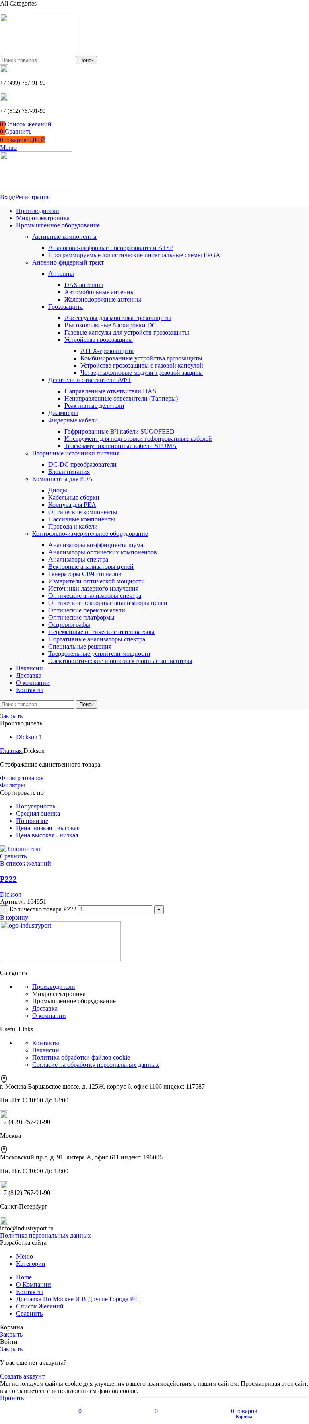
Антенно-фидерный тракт (68, 262)
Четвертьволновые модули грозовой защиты (141, 372)
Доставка (45, 1008)
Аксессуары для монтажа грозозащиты (117, 317)
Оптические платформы (81, 617)
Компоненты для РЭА (62, 478)
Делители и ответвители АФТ (89, 379)
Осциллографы (69, 624)
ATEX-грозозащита (107, 350)
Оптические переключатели (86, 610)
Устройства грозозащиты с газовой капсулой (141, 365)
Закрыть (11, 716)
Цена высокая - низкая (47, 835)
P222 (8, 879)
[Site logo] (40, 52)
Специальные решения (79, 646)
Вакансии (45, 1050)
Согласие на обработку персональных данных (95, 1064)
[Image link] (60, 959)
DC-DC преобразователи (82, 464)
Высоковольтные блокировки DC (110, 325)
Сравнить (29, 1313)
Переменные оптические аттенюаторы (101, 631)
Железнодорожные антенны (102, 299)
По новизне (32, 820)
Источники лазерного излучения (93, 588)
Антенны (61, 273)
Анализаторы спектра (78, 559)
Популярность (35, 806)
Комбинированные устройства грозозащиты (141, 358)
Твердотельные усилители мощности (99, 653)
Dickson (10, 894)
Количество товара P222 (43, 909)
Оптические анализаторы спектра (94, 595)
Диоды (57, 490)
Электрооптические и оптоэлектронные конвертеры (120, 660)
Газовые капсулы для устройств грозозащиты (126, 332)
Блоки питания (69, 471)
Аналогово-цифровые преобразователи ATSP (110, 247)
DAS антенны (83, 284)
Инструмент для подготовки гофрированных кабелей (138, 438)
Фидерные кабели (73, 420)
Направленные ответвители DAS (110, 391)
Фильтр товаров (22, 778)
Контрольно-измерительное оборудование (90, 533)
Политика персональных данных (45, 1235)
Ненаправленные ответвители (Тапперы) (121, 398)
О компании (49, 1015)
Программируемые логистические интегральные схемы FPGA (134, 255)
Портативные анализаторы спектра (96, 639)
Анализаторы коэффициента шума (95, 544)
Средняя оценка (38, 813)
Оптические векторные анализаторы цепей (107, 602)
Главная (11, 750)
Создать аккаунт (22, 1376)
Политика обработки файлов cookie (81, 1057)
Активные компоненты (64, 236)
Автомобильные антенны (99, 292)
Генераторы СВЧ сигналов (85, 573)
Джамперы (63, 412)
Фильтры (12, 785)
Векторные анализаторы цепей (91, 566)
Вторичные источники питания (75, 453)
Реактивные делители (94, 405)
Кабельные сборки (73, 497)
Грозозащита (65, 306)
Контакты (45, 1043)
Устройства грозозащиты (98, 339)
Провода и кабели (73, 526)
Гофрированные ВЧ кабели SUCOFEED (119, 431)
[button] (14, 917)
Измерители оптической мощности (96, 581)
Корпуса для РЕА (72, 504)
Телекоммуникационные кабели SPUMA (120, 445)
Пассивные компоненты (81, 519)
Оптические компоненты (82, 511)
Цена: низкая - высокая (48, 828)
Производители (53, 986)
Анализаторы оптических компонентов (102, 552)
